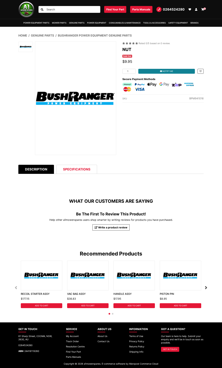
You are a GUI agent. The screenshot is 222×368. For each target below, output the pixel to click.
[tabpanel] (41, 284)
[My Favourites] (190, 9)
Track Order (72, 341)
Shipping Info (136, 351)
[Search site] (42, 9)
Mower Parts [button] (59, 23)
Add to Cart (41, 305)
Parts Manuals (141, 9)
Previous (16, 287)
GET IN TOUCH (170, 349)
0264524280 (174, 9)
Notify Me (167, 71)
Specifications (76, 169)
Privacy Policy (136, 341)
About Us (102, 336)
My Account (72, 336)
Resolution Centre (75, 346)
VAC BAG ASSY (76, 293)
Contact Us (103, 341)
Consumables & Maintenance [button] (125, 23)
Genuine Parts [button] (77, 23)
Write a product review (112, 227)
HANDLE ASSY (122, 293)
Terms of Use (136, 336)
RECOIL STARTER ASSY (35, 293)
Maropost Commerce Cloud (143, 363)
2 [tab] (112, 314)
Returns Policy (136, 346)
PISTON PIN (167, 293)
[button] (196, 9)
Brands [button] (194, 23)
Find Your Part (115, 9)
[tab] (36, 169)
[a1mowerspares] (26, 9)
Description (36, 169)
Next (206, 287)
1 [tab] (109, 314)
